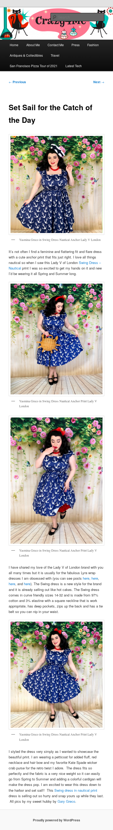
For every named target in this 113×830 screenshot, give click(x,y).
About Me (33, 45)
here (86, 578)
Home (14, 45)
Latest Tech (73, 66)
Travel (55, 55)
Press (75, 45)
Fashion (93, 45)
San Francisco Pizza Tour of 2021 (34, 66)
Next (98, 82)
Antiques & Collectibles (26, 55)
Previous (17, 82)
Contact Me (56, 45)
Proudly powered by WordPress (56, 820)
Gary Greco (66, 801)
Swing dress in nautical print (75, 790)
